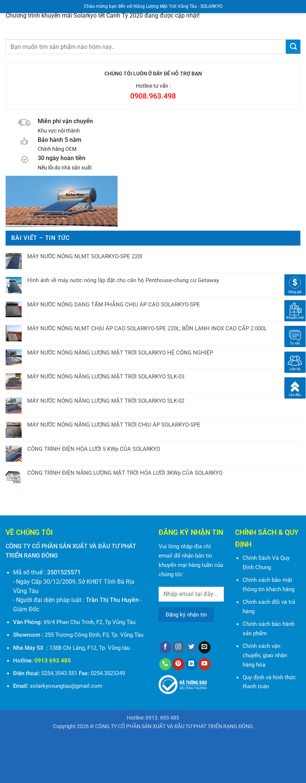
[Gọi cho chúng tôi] (165, 664)
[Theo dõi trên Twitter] (191, 647)
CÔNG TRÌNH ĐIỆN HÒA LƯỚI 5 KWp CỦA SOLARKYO (93, 449)
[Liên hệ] (295, 362)
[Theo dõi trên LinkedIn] (191, 664)
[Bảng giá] (295, 284)
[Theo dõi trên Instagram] (178, 647)
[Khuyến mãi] (295, 310)
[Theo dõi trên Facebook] (165, 647)
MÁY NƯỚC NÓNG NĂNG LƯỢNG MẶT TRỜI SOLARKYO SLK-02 (105, 400)
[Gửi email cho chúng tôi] (204, 647)
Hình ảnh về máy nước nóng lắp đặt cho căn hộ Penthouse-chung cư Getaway (123, 280)
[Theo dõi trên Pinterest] (178, 664)
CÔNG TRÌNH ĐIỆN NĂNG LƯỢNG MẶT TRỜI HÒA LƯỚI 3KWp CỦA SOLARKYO (124, 473)
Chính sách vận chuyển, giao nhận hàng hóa (265, 655)
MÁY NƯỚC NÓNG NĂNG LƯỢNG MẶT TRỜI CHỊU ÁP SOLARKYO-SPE (113, 424)
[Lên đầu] (295, 387)
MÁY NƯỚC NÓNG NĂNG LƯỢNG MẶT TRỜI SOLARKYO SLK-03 (105, 376)
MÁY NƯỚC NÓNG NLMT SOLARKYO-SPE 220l (84, 256)
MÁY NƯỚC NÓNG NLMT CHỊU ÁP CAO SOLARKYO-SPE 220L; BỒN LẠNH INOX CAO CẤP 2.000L (147, 328)
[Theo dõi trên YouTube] (204, 664)
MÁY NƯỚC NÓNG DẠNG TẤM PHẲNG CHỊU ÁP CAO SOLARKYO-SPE (113, 304)
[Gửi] (293, 47)
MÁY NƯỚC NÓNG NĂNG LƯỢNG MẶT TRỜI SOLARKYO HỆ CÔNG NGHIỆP (120, 352)
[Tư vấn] (295, 336)
